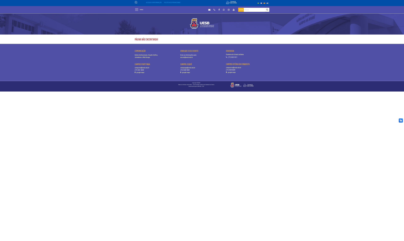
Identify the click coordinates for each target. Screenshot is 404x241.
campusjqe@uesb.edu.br (187, 68)
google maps (140, 72)
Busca (241, 9)
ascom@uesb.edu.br (186, 57)
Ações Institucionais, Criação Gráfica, (146, 55)
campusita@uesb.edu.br (142, 68)
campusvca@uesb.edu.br (233, 68)
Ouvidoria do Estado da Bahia (235, 54)
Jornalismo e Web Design (142, 57)
